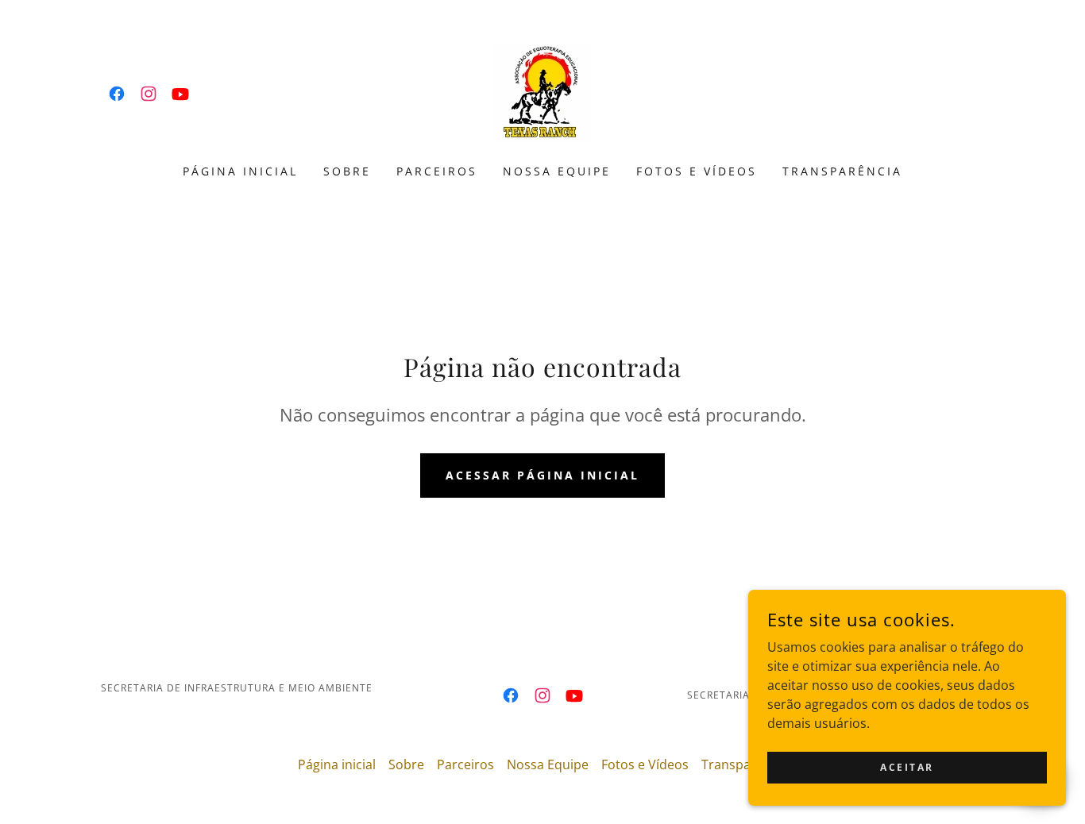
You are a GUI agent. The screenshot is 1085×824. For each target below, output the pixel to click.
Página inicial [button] (337, 764)
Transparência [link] (842, 171)
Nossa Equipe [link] (557, 171)
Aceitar (907, 767)
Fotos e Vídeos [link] (696, 171)
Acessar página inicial (542, 475)
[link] (117, 94)
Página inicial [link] (240, 171)
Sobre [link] (347, 171)
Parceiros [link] (436, 171)
